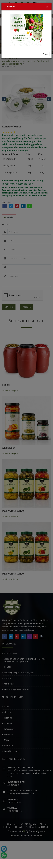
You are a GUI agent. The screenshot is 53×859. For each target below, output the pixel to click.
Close (45, 54)
